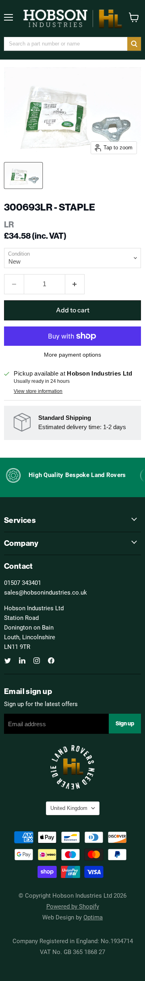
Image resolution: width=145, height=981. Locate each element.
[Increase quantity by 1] (75, 284)
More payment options (72, 354)
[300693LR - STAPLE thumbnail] (23, 175)
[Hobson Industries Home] (72, 18)
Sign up (125, 723)
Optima (93, 917)
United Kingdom (68, 808)
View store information (38, 391)
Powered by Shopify (72, 906)
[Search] (134, 44)
